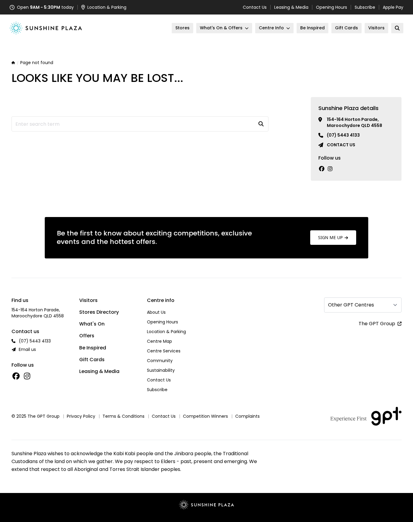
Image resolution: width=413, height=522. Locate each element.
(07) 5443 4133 (343, 135)
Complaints (247, 416)
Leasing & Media (291, 7)
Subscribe (365, 7)
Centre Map (159, 341)
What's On (92, 324)
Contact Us (255, 7)
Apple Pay (393, 7)
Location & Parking (166, 332)
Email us (27, 349)
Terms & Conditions (123, 416)
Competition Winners (205, 416)
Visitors (88, 300)
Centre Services (163, 351)
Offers (86, 336)
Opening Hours (331, 7)
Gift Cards (92, 359)
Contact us (341, 145)
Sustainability (161, 370)
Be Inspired (92, 348)
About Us (156, 312)
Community (160, 361)
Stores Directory (99, 312)
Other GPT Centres (351, 304)
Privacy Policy (81, 416)
